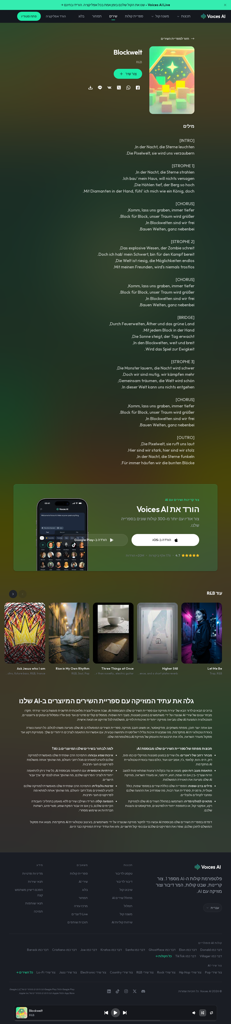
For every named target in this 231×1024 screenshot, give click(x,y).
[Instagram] (126, 991)
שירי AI (83, 882)
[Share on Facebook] (138, 87)
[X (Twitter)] (135, 991)
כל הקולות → (163, 956)
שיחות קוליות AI (122, 922)
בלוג (81, 16)
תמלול (128, 906)
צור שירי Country (121, 972)
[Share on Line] (100, 87)
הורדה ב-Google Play (90, 540)
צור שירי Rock (166, 972)
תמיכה (38, 911)
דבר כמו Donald (211, 950)
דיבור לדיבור (124, 882)
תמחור (96, 16)
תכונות (185, 16)
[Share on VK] (109, 87)
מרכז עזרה (81, 906)
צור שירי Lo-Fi (46, 972)
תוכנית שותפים (77, 922)
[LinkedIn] (109, 991)
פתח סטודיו (29, 16)
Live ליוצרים (80, 914)
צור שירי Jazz (68, 972)
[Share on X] (119, 87)
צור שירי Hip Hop (190, 972)
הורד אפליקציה (56, 16)
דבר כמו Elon (188, 950)
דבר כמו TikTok (185, 956)
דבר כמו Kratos (111, 950)
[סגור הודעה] (225, 5)
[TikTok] (117, 991)
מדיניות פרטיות (32, 873)
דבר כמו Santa (135, 950)
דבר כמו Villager (211, 956)
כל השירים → (24, 972)
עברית (215, 908)
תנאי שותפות (34, 903)
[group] (115, 1020)
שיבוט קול (126, 890)
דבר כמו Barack (38, 950)
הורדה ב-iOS (161, 540)
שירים (113, 16)
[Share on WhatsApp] (128, 87)
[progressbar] (115, 1020)
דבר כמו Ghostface (162, 950)
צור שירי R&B (145, 972)
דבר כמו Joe (88, 950)
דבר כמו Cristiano (64, 950)
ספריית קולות (134, 16)
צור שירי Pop (213, 972)
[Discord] (143, 991)
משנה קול (162, 16)
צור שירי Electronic (93, 972)
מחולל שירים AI (122, 898)
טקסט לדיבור (123, 873)
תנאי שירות (35, 882)
